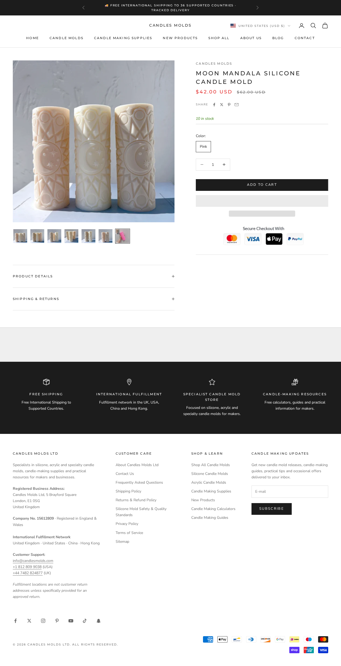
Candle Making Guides (209, 517)
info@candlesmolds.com (33, 560)
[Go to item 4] (71, 236)
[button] (262, 201)
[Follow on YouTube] (71, 620)
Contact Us (125, 473)
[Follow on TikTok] (84, 620)
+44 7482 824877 (28, 572)
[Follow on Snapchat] (98, 620)
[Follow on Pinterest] (57, 620)
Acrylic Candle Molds (208, 482)
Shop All (218, 38)
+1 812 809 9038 (27, 566)
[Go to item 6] (105, 236)
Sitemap (122, 541)
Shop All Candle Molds (210, 464)
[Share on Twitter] (222, 104)
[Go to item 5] (88, 236)
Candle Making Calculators (213, 508)
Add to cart (262, 184)
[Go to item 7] (122, 236)
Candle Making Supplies (123, 38)
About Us (251, 38)
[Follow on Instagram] (43, 620)
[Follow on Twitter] (29, 620)
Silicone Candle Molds (209, 473)
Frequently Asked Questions (139, 482)
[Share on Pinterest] (229, 104)
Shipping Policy (128, 491)
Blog (278, 38)
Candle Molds (66, 38)
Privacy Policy (127, 523)
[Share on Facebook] (214, 104)
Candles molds (214, 63)
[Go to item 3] (54, 236)
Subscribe (271, 508)
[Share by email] (236, 104)
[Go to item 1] (20, 236)
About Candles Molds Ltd (137, 464)
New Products (180, 38)
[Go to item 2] (37, 236)
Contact (305, 38)
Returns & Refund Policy (136, 500)
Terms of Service (129, 532)
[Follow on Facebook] (15, 620)
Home (32, 38)
